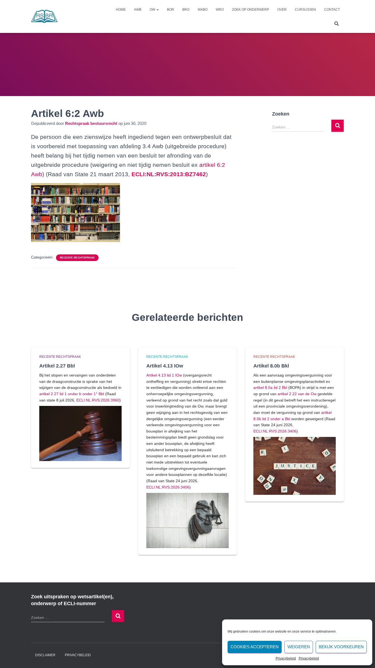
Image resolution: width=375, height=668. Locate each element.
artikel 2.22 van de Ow (297, 394)
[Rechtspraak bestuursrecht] (44, 16)
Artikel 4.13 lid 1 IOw (164, 375)
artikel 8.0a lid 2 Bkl (270, 387)
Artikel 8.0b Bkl (271, 366)
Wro (220, 10)
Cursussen (305, 10)
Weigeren (298, 646)
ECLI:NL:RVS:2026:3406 (167, 487)
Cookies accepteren (255, 646)
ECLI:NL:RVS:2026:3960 (97, 400)
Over (282, 10)
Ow (153, 10)
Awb (137, 10)
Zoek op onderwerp (250, 10)
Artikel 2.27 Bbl (57, 366)
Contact (332, 10)
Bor (170, 10)
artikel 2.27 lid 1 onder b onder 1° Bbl (71, 394)
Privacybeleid (286, 658)
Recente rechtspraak (77, 257)
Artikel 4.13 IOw (164, 366)
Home (121, 10)
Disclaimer (45, 655)
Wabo (203, 10)
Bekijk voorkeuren (341, 646)
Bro (185, 10)
